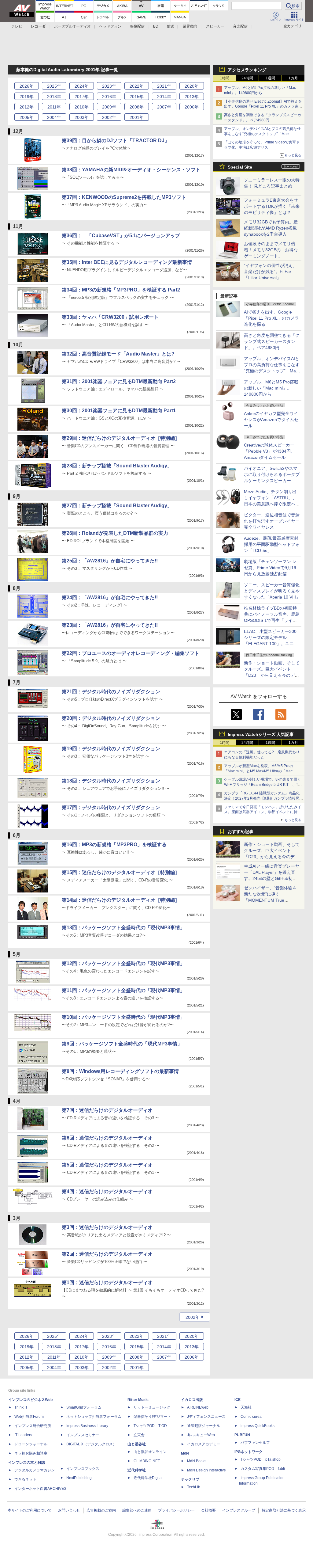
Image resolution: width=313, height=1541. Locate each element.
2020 (192, 86)
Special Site (240, 167)
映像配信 (137, 26)
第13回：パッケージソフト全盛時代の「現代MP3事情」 (123, 927)
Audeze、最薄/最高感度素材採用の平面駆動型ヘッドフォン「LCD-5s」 (272, 544)
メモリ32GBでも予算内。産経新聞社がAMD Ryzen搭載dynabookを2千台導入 (271, 228)
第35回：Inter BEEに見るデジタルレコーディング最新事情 (127, 262)
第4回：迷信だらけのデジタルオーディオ (107, 1191)
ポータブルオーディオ (72, 26)
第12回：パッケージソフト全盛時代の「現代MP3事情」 (123, 963)
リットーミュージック (152, 1407)
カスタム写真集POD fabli (263, 1469)
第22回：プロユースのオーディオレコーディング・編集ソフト (130, 653)
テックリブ (190, 1479)
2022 (137, 86)
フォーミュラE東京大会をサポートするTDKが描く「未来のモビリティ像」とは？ (272, 206)
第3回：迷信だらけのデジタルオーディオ (107, 1227)
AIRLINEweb (197, 1407)
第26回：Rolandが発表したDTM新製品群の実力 (115, 533)
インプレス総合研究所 (32, 1426)
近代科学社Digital (148, 1478)
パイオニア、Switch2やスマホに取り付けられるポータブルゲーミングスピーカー (272, 474)
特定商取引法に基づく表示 (284, 1510)
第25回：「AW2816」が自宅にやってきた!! (110, 560)
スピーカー (215, 26)
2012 (27, 107)
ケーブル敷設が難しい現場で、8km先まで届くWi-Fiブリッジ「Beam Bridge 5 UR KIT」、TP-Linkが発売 (263, 784)
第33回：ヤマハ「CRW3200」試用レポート (110, 317)
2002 (109, 117)
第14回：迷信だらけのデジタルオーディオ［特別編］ (121, 900)
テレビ (16, 26)
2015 (137, 96)
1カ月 (293, 78)
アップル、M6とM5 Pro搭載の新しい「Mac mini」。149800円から (271, 388)
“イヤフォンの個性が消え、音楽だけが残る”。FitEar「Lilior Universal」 (270, 271)
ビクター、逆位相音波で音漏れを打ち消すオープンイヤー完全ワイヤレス (272, 521)
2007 (164, 107)
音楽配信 (240, 26)
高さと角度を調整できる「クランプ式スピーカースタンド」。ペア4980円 (272, 341)
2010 (82, 107)
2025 (54, 86)
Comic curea (251, 1416)
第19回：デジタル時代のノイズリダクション (111, 748)
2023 (109, 86)
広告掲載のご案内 (101, 1510)
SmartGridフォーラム (83, 1407)
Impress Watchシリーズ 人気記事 (261, 734)
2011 (54, 107)
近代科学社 (136, 1470)
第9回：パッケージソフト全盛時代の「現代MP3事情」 (122, 1043)
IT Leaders (23, 1435)
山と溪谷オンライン (150, 1452)
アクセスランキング (247, 69)
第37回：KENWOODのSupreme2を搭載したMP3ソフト (124, 197)
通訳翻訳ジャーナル (203, 1426)
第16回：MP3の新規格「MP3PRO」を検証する (114, 844)
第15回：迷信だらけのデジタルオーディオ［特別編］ (121, 872)
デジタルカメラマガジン (34, 1470)
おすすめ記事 (240, 831)
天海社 (246, 1407)
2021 (164, 86)
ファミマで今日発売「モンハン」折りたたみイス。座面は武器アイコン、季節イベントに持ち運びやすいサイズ (262, 812)
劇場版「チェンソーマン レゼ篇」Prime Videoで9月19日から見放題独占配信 (270, 567)
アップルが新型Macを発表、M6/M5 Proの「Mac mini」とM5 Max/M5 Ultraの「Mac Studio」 (258, 771)
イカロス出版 (192, 1400)
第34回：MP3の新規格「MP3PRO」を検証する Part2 (121, 289)
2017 (82, 96)
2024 (82, 86)
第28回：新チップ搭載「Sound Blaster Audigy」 (117, 465)
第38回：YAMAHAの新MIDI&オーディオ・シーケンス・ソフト (131, 169)
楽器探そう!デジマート (152, 1416)
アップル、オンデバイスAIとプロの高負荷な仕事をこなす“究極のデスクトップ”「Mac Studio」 (262, 134)
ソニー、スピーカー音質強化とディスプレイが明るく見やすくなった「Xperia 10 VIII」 (272, 590)
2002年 (193, 1317)
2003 (82, 117)
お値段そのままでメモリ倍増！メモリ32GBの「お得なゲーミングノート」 (271, 249)
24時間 (247, 78)
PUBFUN (242, 1435)
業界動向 (190, 26)
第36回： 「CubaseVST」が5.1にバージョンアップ (121, 235)
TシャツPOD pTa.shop (261, 1459)
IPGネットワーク (248, 1452)
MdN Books (196, 1461)
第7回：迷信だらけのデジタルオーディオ (107, 1110)
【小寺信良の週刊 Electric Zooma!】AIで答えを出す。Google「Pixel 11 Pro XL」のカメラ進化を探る (263, 106)
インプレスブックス (82, 1469)
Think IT (21, 1407)
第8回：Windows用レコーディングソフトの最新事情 (120, 1071)
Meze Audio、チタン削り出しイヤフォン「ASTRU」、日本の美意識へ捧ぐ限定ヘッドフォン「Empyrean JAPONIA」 (272, 504)
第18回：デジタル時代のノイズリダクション (111, 780)
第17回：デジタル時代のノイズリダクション (111, 807)
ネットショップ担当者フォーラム (93, 1416)
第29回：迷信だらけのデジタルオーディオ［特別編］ (121, 438)
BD (155, 26)
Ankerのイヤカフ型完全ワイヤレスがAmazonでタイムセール (271, 419)
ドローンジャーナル (30, 1444)
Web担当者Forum (29, 1416)
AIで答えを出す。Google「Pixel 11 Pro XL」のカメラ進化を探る (271, 318)
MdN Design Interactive (206, 1470)
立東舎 (139, 1435)
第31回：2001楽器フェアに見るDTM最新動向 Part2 (119, 381)
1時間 (224, 78)
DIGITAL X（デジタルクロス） (91, 1444)
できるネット (25, 1479)
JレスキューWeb (201, 1435)
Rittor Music (138, 1400)
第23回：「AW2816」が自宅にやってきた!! (110, 625)
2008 (137, 107)
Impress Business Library (87, 1426)
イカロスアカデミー (203, 1444)
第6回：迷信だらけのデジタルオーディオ (107, 1137)
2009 (109, 107)
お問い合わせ (69, 1510)
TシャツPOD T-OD (150, 1426)
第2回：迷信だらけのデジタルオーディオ (107, 1254)
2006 (192, 107)
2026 (27, 86)
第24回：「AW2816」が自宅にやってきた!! (110, 597)
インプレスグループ (238, 1510)
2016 (109, 96)
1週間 (270, 78)
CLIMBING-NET (147, 1461)
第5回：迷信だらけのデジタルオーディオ (107, 1164)
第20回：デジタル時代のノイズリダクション (111, 718)
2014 (164, 96)
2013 (192, 96)
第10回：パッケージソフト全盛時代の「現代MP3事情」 (123, 1017)
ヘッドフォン (110, 26)
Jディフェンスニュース (206, 1416)
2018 (54, 96)
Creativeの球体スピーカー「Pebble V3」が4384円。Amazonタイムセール (269, 451)
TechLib (193, 1487)
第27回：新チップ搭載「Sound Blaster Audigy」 (117, 505)
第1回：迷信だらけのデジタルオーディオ (107, 1282)
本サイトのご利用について (30, 1510)
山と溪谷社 (136, 1444)
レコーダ (38, 26)
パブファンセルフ (255, 1442)
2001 (137, 117)
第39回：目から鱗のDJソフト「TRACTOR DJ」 (115, 140)
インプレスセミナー (82, 1435)
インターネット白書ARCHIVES (40, 1488)
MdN (185, 1453)
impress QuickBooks (257, 1426)
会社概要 (208, 1510)
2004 (54, 117)
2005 (27, 117)
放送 (170, 26)
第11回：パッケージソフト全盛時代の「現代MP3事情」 (123, 990)
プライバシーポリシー (176, 1510)
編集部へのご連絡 (137, 1510)
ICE (237, 1400)
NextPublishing (79, 1478)
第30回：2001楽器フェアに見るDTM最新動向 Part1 (119, 410)
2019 (27, 96)
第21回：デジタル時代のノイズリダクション (111, 691)
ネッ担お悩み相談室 (30, 1453)
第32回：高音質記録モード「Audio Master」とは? (118, 353)
